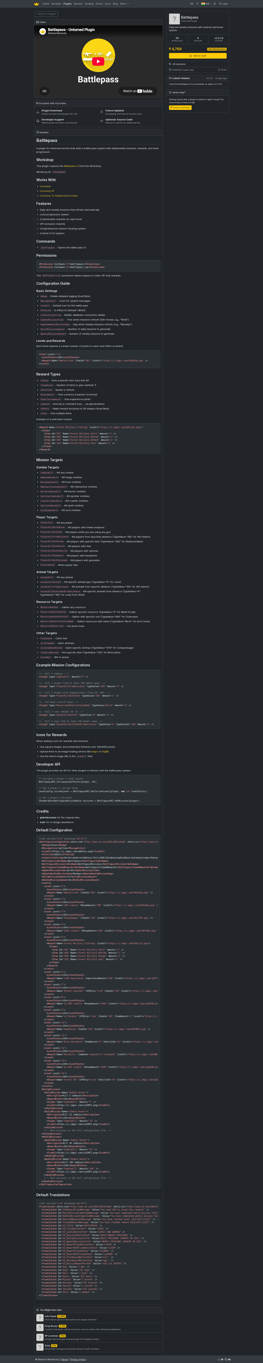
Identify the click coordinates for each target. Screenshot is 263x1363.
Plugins (67, 3)
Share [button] (223, 70)
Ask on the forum (181, 107)
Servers (78, 3)
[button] (206, 4)
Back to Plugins (47, 13)
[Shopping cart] (214, 4)
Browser (56, 3)
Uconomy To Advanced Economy (59, 195)
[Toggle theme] (197, 4)
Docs (108, 3)
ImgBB (105, 751)
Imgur (95, 751)
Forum (99, 3)
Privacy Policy (78, 1359)
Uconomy (45, 186)
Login (224, 3)
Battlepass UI (71, 165)
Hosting (89, 3)
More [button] (123, 3)
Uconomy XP (47, 190)
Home (46, 3)
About (64, 1359)
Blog (115, 3)
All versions (179, 64)
